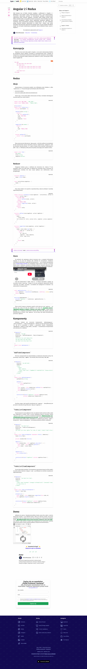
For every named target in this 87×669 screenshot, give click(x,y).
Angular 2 (41, 30)
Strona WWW (23, 643)
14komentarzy (34, 32)
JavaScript (24, 1)
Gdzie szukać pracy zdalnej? (45, 632)
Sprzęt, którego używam (44, 625)
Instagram (23, 632)
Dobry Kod (40, 1)
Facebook (23, 622)
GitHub (22, 629)
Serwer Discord (42, 622)
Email (19, 594)
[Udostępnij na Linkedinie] (9, 15)
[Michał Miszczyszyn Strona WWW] (41, 557)
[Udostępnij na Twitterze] (9, 12)
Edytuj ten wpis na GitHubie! (33, 548)
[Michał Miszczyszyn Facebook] (33, 557)
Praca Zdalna (45, 1)
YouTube (23, 625)
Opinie (35, 1)
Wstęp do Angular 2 (66, 12)
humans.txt (40, 651)
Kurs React (53, 1)
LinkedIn (23, 639)
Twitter (22, 636)
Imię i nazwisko (20, 590)
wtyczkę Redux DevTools (22, 263)
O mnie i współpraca (43, 629)
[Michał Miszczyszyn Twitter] (39, 557)
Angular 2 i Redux (65, 25)
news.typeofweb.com (33, 587)
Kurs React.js (66, 639)
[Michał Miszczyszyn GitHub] (37, 557)
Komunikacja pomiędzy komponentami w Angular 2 (67, 21)
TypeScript (31, 1)
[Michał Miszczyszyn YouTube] (35, 557)
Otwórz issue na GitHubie (50, 654)
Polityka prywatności (40, 649)
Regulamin (48, 649)
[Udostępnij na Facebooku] (9, 9)
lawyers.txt (47, 651)
